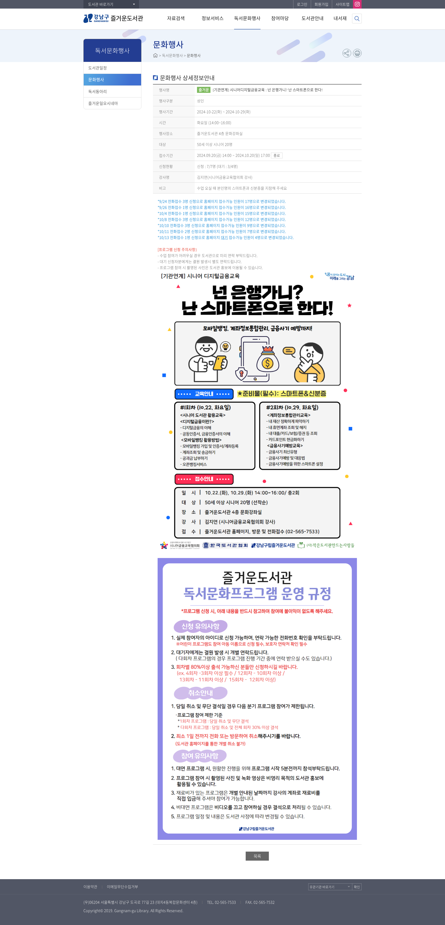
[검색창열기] (357, 18)
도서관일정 (97, 68)
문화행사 (96, 79)
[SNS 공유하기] (347, 53)
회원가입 (321, 4)
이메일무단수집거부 (122, 886)
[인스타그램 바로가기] (357, 4)
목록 (257, 856)
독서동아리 (97, 91)
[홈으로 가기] (155, 55)
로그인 (302, 4)
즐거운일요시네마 (103, 103)
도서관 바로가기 (100, 4)
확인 (357, 886)
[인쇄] (357, 53)
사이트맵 (343, 4)
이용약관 (90, 886)
